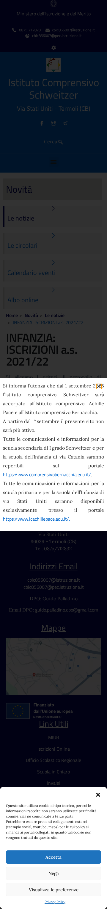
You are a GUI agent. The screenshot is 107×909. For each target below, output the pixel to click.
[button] (98, 794)
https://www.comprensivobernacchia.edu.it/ (47, 474)
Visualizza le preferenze (53, 889)
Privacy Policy (55, 902)
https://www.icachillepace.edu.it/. (36, 518)
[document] (53, 454)
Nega (53, 873)
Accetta (53, 857)
